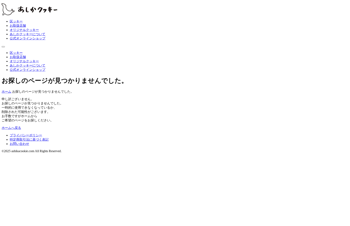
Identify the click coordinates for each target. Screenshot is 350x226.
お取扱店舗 (18, 25)
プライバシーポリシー (26, 135)
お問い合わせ (19, 143)
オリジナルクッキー (24, 30)
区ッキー (16, 21)
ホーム (6, 91)
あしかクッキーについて (27, 34)
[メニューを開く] (3, 46)
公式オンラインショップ (27, 38)
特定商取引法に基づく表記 (29, 139)
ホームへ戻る (11, 127)
